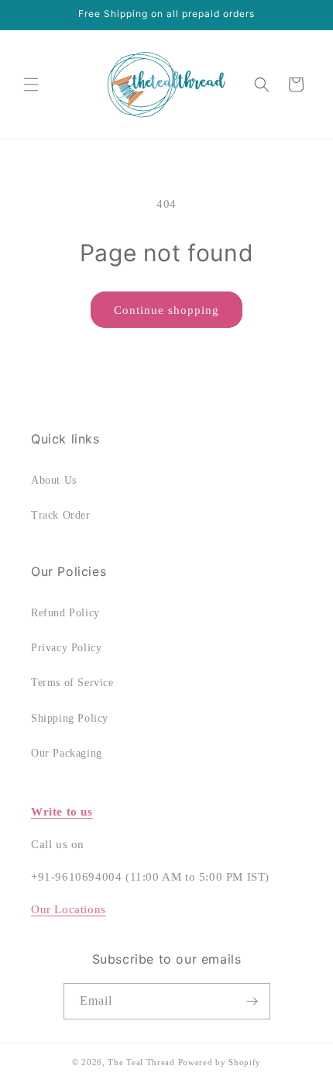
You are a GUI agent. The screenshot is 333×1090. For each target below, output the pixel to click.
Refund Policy (65, 613)
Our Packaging (66, 753)
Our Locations (68, 909)
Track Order (61, 515)
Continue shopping (166, 310)
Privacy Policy (66, 648)
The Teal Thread (141, 1062)
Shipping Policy (69, 718)
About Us (54, 480)
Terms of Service (72, 682)
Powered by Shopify (220, 1062)
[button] (31, 84)
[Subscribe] (252, 1001)
